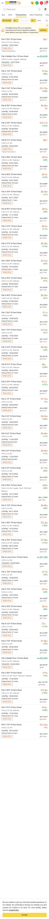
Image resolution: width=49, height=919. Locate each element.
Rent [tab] (10, 15)
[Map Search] (45, 9)
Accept (24, 915)
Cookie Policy (14, 910)
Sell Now (43, 30)
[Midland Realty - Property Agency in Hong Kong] (13, 3)
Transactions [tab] (20, 15)
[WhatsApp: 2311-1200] (37, 3)
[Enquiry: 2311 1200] (32, 3)
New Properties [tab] (36, 15)
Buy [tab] (3, 15)
